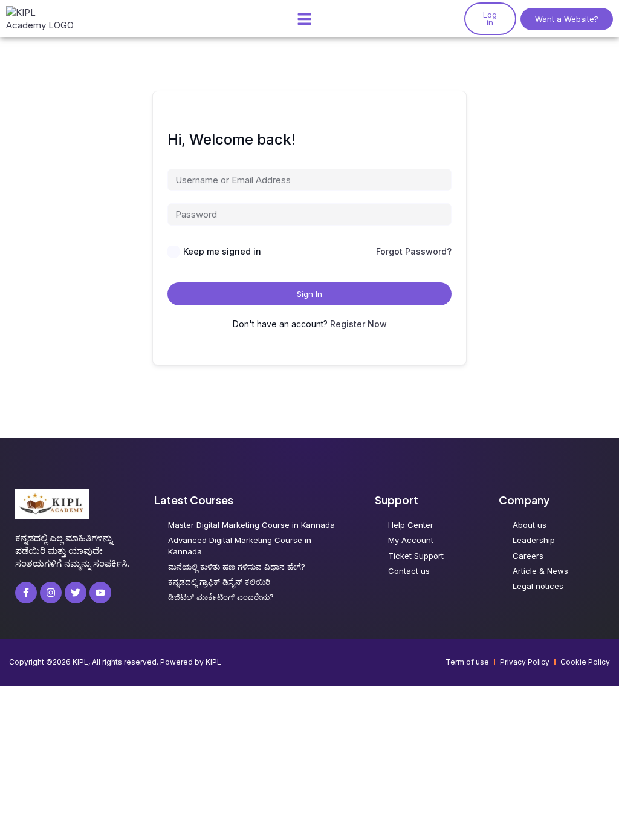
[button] (304, 18)
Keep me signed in (222, 251)
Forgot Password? (414, 251)
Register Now (358, 324)
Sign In (309, 294)
